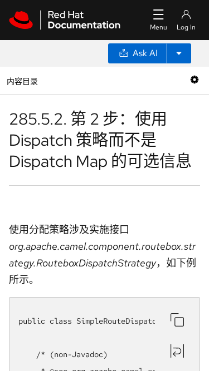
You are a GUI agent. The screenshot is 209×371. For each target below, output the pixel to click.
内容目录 (22, 80)
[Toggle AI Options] (179, 53)
